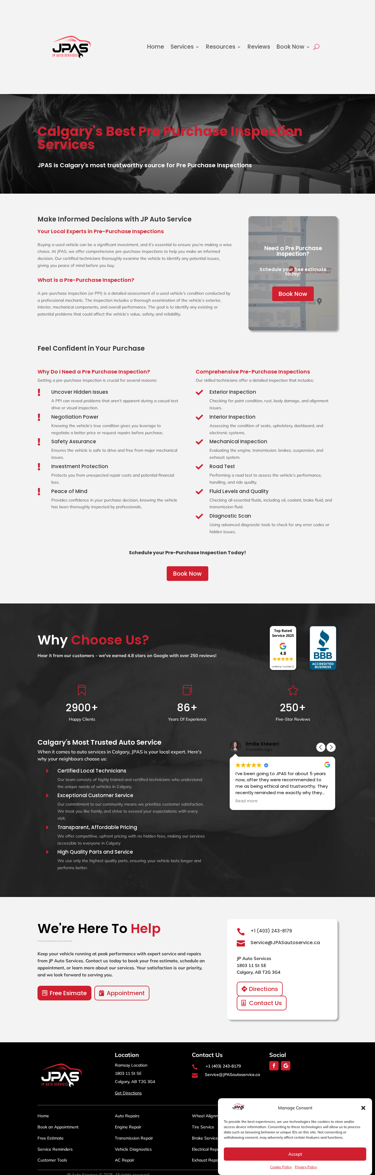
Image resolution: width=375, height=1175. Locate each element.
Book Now (290, 47)
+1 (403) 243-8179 (271, 931)
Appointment (126, 993)
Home (155, 47)
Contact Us (265, 1003)
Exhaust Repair (206, 1160)
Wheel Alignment (208, 1115)
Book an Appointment (58, 1127)
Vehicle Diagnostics (133, 1149)
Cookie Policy (281, 1167)
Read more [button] (247, 801)
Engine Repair (128, 1127)
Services (182, 47)
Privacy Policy (306, 1167)
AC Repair (124, 1160)
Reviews (259, 47)
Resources (220, 47)
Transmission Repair (134, 1138)
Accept (295, 1154)
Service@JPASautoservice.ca (285, 942)
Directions (263, 989)
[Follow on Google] (285, 1065)
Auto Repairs (127, 1115)
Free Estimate (51, 1138)
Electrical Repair (207, 1149)
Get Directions (128, 1093)
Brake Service (205, 1138)
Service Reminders (55, 1149)
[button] (363, 1108)
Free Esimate (68, 993)
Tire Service (203, 1127)
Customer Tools (52, 1160)
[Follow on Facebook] (274, 1065)
